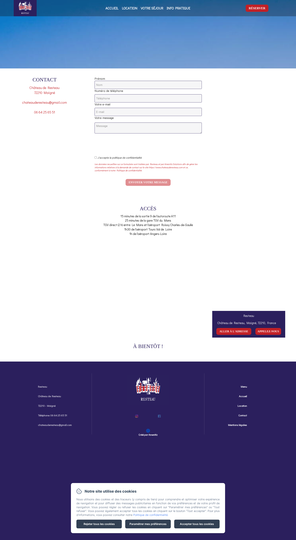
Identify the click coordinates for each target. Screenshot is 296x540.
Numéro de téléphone (109, 91)
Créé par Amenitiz (148, 434)
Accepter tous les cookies (197, 524)
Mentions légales (237, 425)
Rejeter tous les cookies (99, 524)
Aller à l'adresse (233, 331)
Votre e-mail (102, 104)
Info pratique (178, 8)
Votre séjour (152, 8)
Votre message (104, 118)
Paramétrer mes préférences (148, 524)
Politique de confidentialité (150, 515)
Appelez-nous (268, 331)
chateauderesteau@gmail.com (55, 425)
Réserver (257, 8)
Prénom (100, 78)
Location (129, 8)
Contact (242, 415)
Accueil (112, 8)
